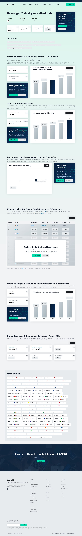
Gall (10, 20)
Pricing (57, 4)
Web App (32, 502)
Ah (34, 213)
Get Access (61, 29)
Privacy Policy (62, 533)
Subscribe (23, 524)
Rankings (32, 488)
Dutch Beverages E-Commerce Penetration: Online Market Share (46, 44)
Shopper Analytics (33, 500)
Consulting (44, 4)
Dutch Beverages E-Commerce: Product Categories (42, 41)
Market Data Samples (50, 488)
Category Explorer (33, 493)
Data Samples (48, 486)
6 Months (68, 113)
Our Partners (63, 484)
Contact (62, 491)
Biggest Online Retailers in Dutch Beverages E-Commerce (19, 44)
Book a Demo (71, 4)
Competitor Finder (33, 486)
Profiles (31, 481)
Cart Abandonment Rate (37, 347)
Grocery (32, 225)
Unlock (49, 29)
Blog (46, 495)
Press (62, 493)
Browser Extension (33, 509)
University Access (71, 0)
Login (65, 0)
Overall (71, 217)
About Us (63, 481)
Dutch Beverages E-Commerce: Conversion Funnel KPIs (18, 48)
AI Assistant (32, 491)
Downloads (32, 507)
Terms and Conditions (71, 533)
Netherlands (44, 225)
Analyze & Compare (34, 484)
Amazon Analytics (33, 497)
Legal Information (55, 533)
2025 (46, 165)
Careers (62, 486)
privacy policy (16, 528)
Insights (36, 4)
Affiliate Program (64, 488)
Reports (47, 497)
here (23, 268)
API (30, 504)
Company (50, 4)
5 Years (68, 68)
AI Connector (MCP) (33, 511)
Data (24, 4)
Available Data (48, 484)
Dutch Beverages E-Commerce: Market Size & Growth (18, 41)
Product (30, 4)
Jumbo (42, 213)
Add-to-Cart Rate (11, 347)
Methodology (48, 481)
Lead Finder (32, 495)
